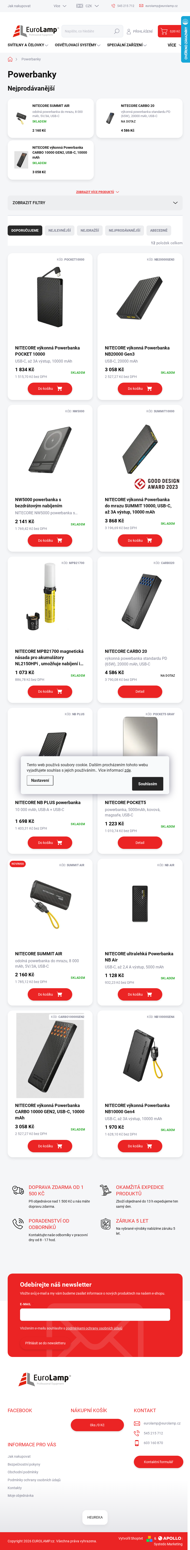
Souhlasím (147, 783)
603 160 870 (153, 1443)
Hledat (117, 31)
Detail (140, 691)
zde (127, 770)
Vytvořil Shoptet (131, 1538)
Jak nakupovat (19, 6)
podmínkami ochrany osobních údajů (94, 1328)
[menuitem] (28, 45)
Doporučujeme (25, 230)
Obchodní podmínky (23, 1472)
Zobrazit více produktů (95, 192)
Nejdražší (90, 230)
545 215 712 (153, 1433)
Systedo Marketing (168, 1544)
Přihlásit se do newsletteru (45, 1343)
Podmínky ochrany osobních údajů (34, 1480)
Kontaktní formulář (158, 1462)
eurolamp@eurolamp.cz (162, 1423)
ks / (97, 1425)
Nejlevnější (59, 230)
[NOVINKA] (50, 906)
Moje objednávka (21, 1496)
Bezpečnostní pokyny (24, 1464)
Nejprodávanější (124, 230)
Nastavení (40, 780)
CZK (89, 6)
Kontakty (15, 1488)
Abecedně (158, 230)
